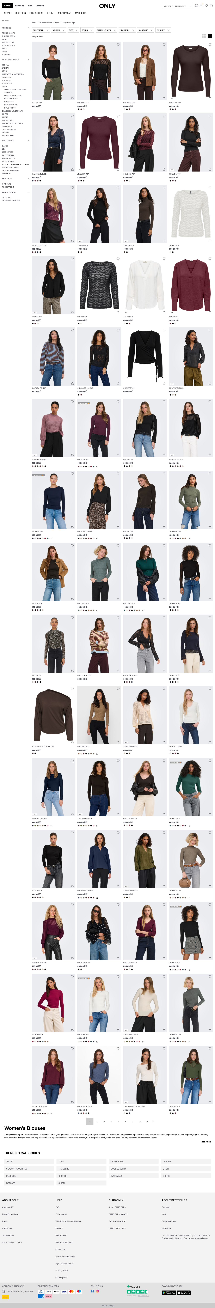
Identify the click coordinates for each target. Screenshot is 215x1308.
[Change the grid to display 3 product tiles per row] (204, 36)
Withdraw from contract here (68, 1221)
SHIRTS (62, 1183)
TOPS (61, 1161)
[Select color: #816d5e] (185, 538)
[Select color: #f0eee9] (83, 109)
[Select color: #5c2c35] (88, 538)
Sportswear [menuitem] (64, 12)
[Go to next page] (154, 1121)
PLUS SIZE (11, 1175)
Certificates (7, 1228)
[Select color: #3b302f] (83, 466)
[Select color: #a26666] (139, 1041)
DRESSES (10, 1183)
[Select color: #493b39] (38, 180)
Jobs (164, 1214)
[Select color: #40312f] (86, 538)
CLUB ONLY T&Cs (117, 1228)
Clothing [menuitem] (20, 12)
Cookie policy (61, 1277)
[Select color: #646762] (170, 1041)
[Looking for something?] (191, 5)
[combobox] (41, 30)
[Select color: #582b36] (35, 323)
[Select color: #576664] (180, 538)
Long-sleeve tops (68, 22)
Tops (57, 22)
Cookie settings (108, 1305)
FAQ (57, 1207)
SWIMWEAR (116, 1175)
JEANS (9, 1161)
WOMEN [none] (7, 5)
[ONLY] (107, 6)
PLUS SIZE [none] (19, 5)
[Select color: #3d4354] (78, 897)
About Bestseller (174, 1200)
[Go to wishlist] (206, 6)
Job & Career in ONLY (12, 1242)
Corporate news (169, 1221)
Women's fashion (45, 22)
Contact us (60, 1249)
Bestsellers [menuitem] (36, 12)
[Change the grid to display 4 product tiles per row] (210, 36)
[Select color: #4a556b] (78, 1113)
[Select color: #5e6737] (35, 825)
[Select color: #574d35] (175, 395)
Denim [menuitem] (50, 12)
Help (58, 1200)
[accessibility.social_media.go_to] (92, 1291)
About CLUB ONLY (117, 1207)
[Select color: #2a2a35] (127, 466)
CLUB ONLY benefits (118, 1214)
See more (206, 1142)
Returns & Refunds (64, 1242)
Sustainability (8, 1235)
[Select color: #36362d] (170, 1113)
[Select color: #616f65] (83, 538)
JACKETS (167, 1161)
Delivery (59, 1228)
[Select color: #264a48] (93, 466)
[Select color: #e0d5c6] (40, 825)
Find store (166, 1228)
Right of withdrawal (64, 1263)
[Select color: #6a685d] (170, 538)
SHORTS (62, 1175)
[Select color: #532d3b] (35, 180)
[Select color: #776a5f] (43, 825)
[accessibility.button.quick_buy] (72, 98)
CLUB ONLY (116, 1200)
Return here (60, 1235)
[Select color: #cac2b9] (43, 610)
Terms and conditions (65, 1256)
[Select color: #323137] (175, 610)
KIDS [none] (30, 5)
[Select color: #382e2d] (170, 109)
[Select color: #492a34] (175, 109)
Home (34, 22)
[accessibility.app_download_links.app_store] (183, 1295)
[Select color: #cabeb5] (81, 538)
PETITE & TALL (118, 1161)
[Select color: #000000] (78, 109)
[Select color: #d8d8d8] (81, 466)
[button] (15, 164)
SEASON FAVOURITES (16, 1168)
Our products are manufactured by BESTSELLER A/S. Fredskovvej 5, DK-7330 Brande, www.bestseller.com (186, 1237)
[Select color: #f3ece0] (173, 538)
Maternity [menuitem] (80, 12)
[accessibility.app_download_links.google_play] (169, 1295)
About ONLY (10, 1200)
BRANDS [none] (40, 5)
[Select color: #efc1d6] (48, 825)
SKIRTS (166, 1175)
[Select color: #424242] (81, 1113)
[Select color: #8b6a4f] (183, 538)
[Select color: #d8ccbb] (173, 395)
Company (166, 1207)
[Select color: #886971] (33, 466)
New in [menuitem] (7, 12)
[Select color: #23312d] (40, 610)
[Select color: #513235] (81, 109)
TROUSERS (64, 1168)
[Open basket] (211, 5)
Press (4, 1221)
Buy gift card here (10, 1214)
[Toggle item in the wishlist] (72, 44)
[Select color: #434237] (38, 466)
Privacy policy (61, 1270)
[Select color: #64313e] (175, 753)
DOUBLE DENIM (118, 1168)
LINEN (166, 1168)
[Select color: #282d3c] (33, 180)
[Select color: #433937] (81, 252)
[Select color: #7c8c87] (86, 1113)
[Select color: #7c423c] (83, 1113)
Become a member (117, 1221)
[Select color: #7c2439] (91, 466)
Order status (61, 1214)
